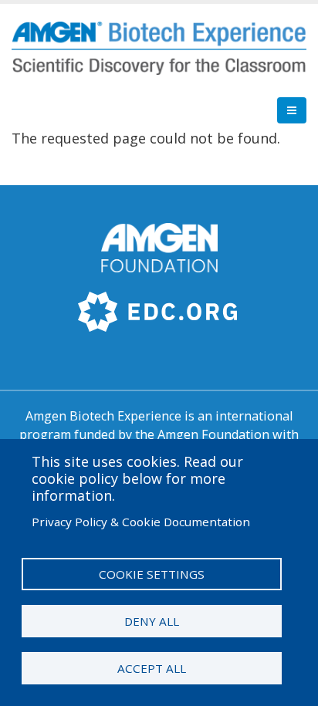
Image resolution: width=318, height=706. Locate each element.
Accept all (151, 668)
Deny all (151, 621)
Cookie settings (152, 574)
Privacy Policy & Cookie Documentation (141, 521)
